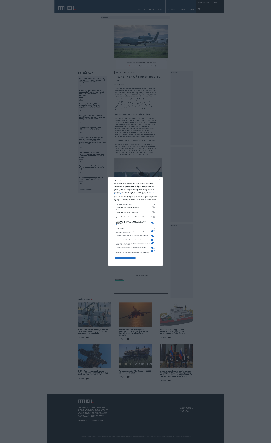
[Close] (160, 180)
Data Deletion (127, 263)
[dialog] (135, 221)
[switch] (153, 207)
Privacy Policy (143, 263)
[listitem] (135, 204)
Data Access (135, 263)
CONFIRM (125, 258)
